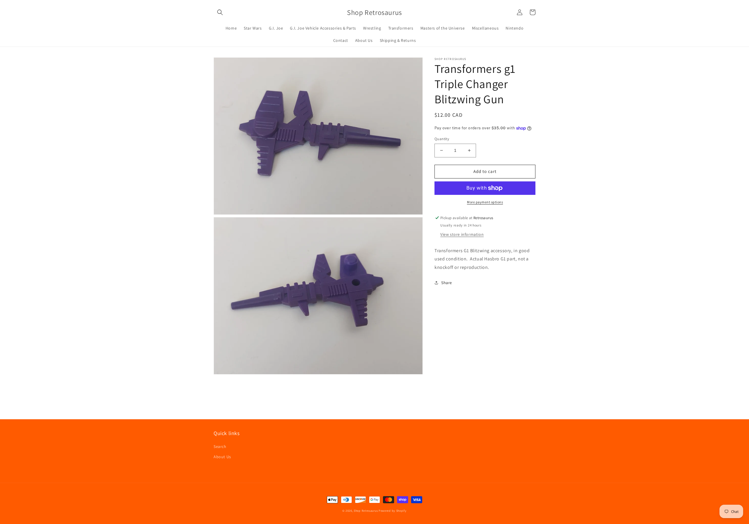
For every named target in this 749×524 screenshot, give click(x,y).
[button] (220, 12)
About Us (222, 456)
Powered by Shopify (393, 511)
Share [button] (446, 282)
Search (220, 446)
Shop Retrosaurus (366, 511)
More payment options (485, 202)
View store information (462, 234)
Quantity (441, 138)
